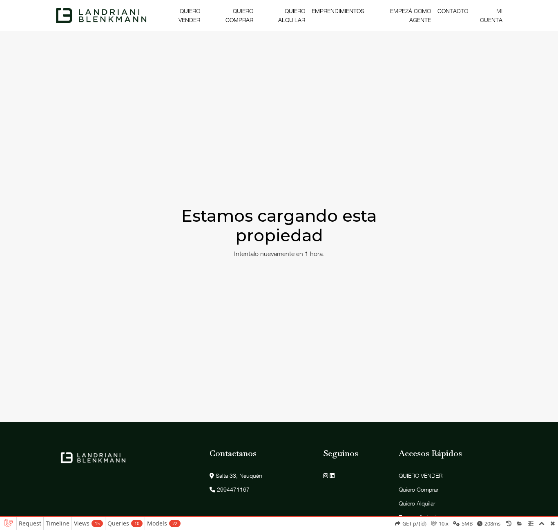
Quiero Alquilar (291, 15)
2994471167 (232, 489)
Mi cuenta (491, 15)
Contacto (452, 10)
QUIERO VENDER (189, 15)
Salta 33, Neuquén (238, 475)
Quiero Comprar (239, 15)
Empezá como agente (410, 15)
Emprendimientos (338, 10)
